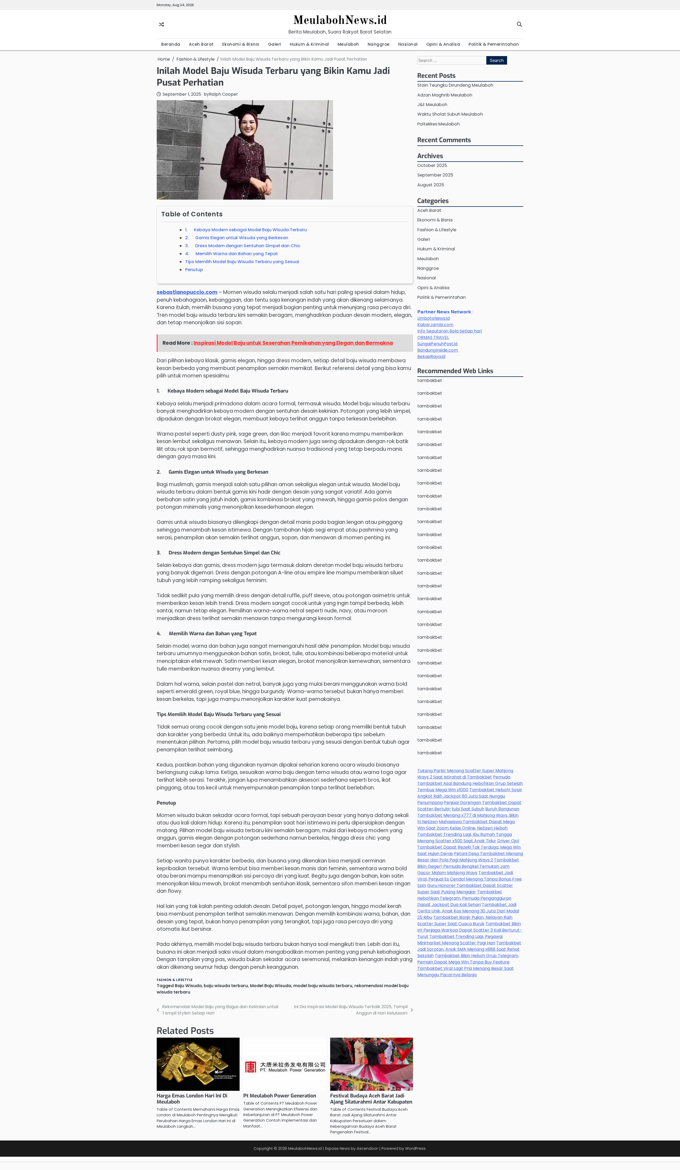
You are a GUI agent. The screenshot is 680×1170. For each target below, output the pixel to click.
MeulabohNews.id (340, 21)
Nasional (408, 44)
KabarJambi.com (435, 325)
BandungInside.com (437, 350)
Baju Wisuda (188, 986)
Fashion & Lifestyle (175, 980)
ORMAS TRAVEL (433, 337)
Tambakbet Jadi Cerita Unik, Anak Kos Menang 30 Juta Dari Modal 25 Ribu (468, 911)
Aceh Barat (201, 44)
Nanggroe (379, 44)
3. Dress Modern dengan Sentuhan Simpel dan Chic (242, 246)
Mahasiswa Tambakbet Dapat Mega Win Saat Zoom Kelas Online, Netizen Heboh (466, 825)
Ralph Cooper (223, 94)
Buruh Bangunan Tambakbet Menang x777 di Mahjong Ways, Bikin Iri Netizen (468, 815)
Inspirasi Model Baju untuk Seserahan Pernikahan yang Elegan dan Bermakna (293, 343)
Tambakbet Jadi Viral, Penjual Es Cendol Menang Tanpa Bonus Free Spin (469, 879)
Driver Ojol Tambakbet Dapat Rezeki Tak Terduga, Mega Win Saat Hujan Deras (469, 847)
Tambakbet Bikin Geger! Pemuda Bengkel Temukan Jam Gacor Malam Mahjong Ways (468, 866)
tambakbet (429, 380)
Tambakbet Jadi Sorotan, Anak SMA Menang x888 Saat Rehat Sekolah (469, 949)
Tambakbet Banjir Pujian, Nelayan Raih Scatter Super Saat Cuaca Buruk (464, 920)
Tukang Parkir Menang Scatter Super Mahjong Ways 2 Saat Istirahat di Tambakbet (465, 774)
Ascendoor (367, 1148)
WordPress (415, 1148)
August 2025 (430, 185)
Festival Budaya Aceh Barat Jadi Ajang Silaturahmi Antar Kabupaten (371, 1098)
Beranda (170, 44)
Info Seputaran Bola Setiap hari (449, 331)
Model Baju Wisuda (270, 986)
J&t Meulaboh (432, 105)
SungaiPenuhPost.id (437, 344)
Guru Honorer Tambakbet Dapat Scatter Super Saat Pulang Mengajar (465, 888)
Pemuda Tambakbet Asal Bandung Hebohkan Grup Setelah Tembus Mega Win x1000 (470, 783)
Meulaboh (348, 44)
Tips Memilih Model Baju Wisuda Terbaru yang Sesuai (242, 262)
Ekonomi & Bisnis (241, 44)
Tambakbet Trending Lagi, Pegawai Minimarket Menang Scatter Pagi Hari (460, 939)
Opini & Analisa (443, 44)
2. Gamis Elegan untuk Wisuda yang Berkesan (236, 238)
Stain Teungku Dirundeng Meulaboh (455, 85)
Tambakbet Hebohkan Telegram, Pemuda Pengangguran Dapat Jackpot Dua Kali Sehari (464, 898)
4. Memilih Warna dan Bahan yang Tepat (231, 254)
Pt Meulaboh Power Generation (279, 1095)
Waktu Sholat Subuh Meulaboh (450, 114)
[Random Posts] (161, 24)
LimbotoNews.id (433, 318)
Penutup (194, 270)
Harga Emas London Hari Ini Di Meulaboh (192, 1098)
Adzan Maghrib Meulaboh (444, 95)
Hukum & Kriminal (309, 44)
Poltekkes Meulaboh (438, 124)
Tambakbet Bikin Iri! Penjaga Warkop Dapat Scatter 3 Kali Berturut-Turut (469, 930)
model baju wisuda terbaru (322, 986)
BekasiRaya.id (431, 356)
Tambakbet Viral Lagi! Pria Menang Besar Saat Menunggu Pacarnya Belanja (465, 971)
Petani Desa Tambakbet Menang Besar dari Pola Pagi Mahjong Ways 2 (470, 857)
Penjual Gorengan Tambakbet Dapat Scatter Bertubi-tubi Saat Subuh (469, 805)
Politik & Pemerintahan (494, 44)
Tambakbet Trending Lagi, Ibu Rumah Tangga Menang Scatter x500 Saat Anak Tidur (464, 837)
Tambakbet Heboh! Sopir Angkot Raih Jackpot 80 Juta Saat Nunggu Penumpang (469, 796)
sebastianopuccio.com (187, 292)
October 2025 (432, 165)
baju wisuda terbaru (226, 986)
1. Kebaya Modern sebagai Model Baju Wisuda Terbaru (246, 230)
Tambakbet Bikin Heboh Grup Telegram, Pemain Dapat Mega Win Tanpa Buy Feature (468, 959)
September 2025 (435, 175)
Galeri (274, 44)
